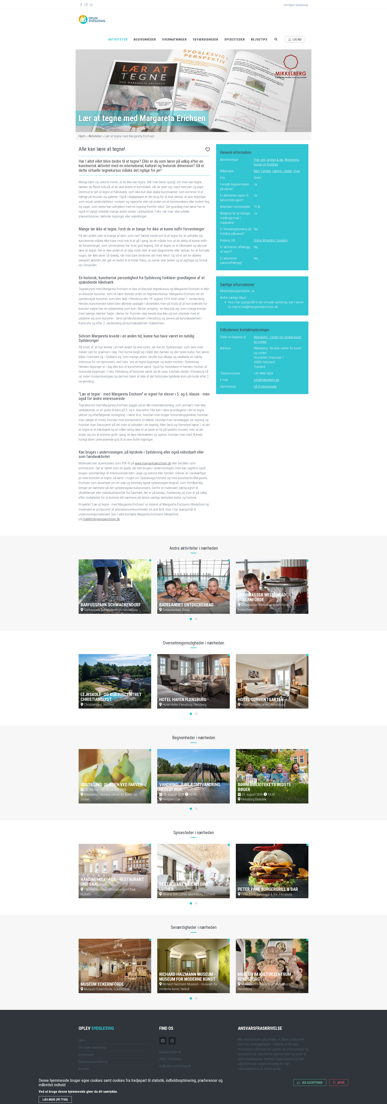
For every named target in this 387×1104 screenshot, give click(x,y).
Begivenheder (145, 39)
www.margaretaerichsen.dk (153, 463)
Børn (257, 171)
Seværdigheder (205, 39)
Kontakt (84, 1069)
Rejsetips (259, 39)
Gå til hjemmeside (265, 386)
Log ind (297, 39)
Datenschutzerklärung (93, 1062)
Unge (296, 171)
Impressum (86, 1055)
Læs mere (139, 608)
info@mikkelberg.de (266, 380)
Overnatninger (174, 39)
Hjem (82, 136)
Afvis (340, 1082)
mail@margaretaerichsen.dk (101, 519)
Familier (266, 171)
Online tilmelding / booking (271, 240)
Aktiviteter (118, 39)
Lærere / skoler (282, 171)
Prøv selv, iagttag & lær (268, 160)
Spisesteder (234, 39)
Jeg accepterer (311, 1082)
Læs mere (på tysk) (55, 1099)
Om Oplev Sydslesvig (296, 5)
